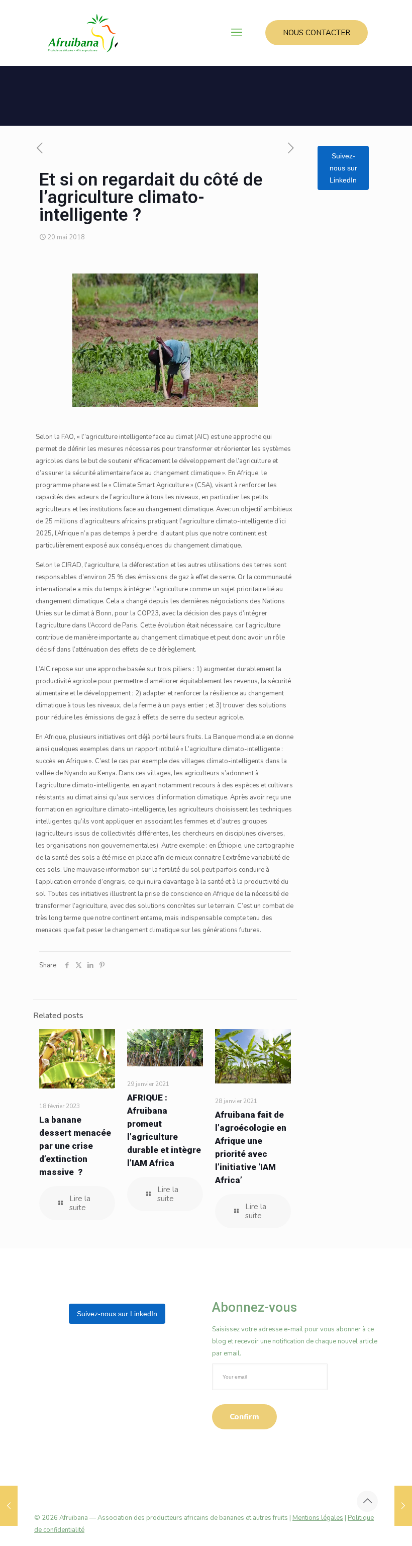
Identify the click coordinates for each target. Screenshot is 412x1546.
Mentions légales (317, 1517)
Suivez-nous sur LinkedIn (343, 168)
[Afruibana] (83, 32)
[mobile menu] (236, 32)
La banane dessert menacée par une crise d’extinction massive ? (75, 1146)
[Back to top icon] (367, 1501)
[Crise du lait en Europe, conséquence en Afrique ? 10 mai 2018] (9, 1506)
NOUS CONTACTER (316, 33)
